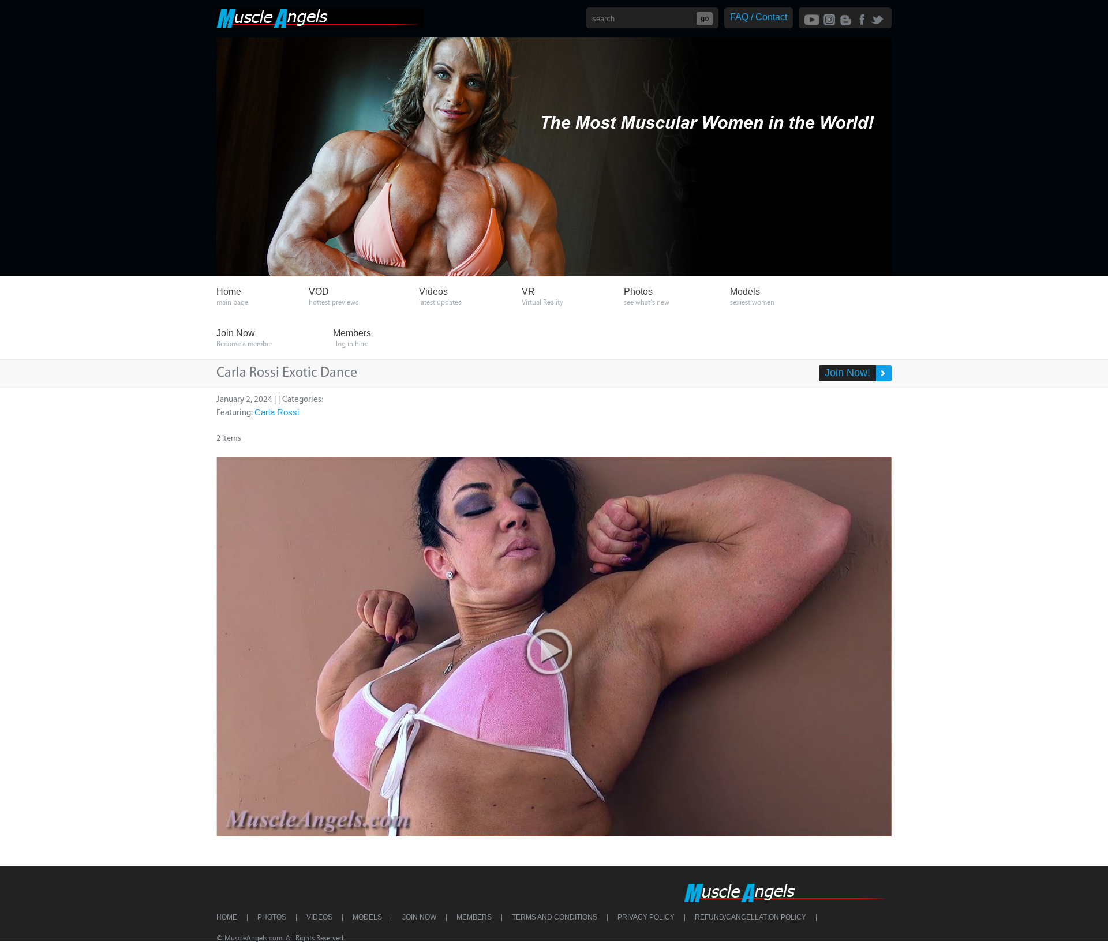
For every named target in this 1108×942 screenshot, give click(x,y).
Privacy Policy (646, 917)
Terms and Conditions (554, 917)
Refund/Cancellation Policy (750, 917)
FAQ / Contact (758, 17)
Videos (319, 917)
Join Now (419, 917)
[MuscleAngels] (320, 25)
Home (226, 917)
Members (474, 917)
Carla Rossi (276, 412)
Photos (271, 917)
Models (367, 917)
